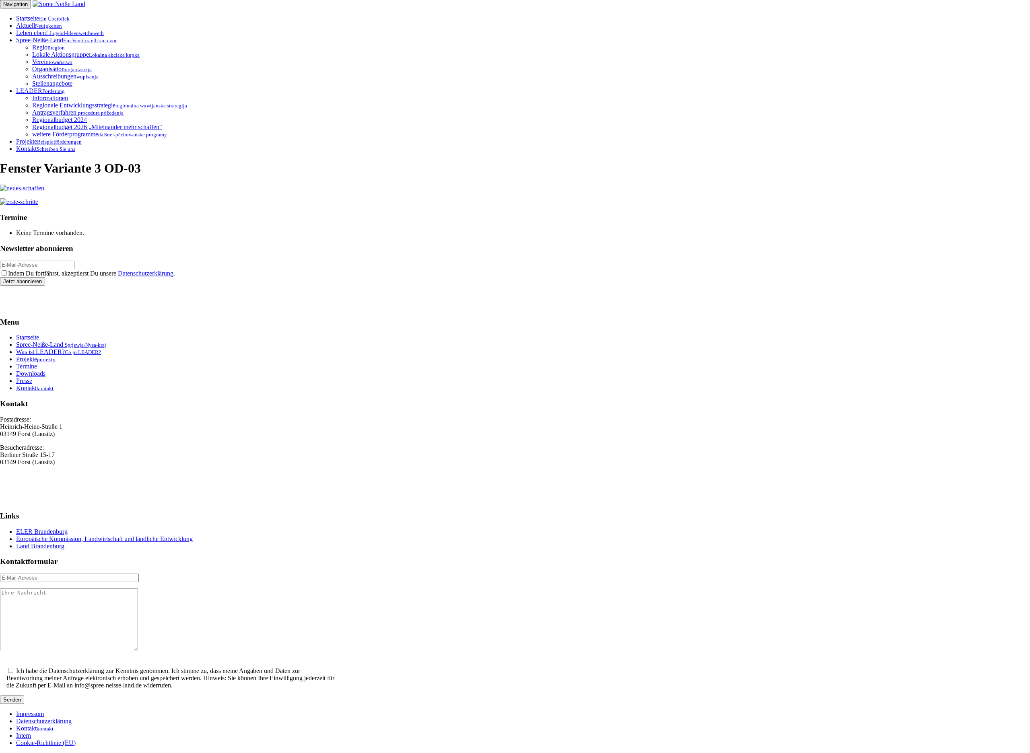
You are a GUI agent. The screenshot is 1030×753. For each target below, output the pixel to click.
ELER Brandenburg (42, 531)
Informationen (50, 98)
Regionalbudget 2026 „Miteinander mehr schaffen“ (97, 126)
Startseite (43, 18)
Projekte (49, 141)
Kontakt (45, 148)
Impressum (30, 713)
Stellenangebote (52, 83)
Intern (23, 735)
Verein (52, 61)
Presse (24, 380)
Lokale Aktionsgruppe (86, 54)
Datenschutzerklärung (145, 273)
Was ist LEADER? (58, 351)
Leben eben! (60, 32)
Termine (26, 366)
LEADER (40, 90)
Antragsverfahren (78, 112)
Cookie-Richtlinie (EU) (46, 742)
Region (48, 47)
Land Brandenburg (40, 546)
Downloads (30, 373)
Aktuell (39, 25)
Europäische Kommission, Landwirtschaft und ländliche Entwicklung (104, 538)
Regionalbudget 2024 (59, 119)
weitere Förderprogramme (99, 134)
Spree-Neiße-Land (66, 40)
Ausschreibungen (65, 76)
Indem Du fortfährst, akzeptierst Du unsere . (91, 273)
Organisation (62, 69)
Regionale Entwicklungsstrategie (109, 105)
